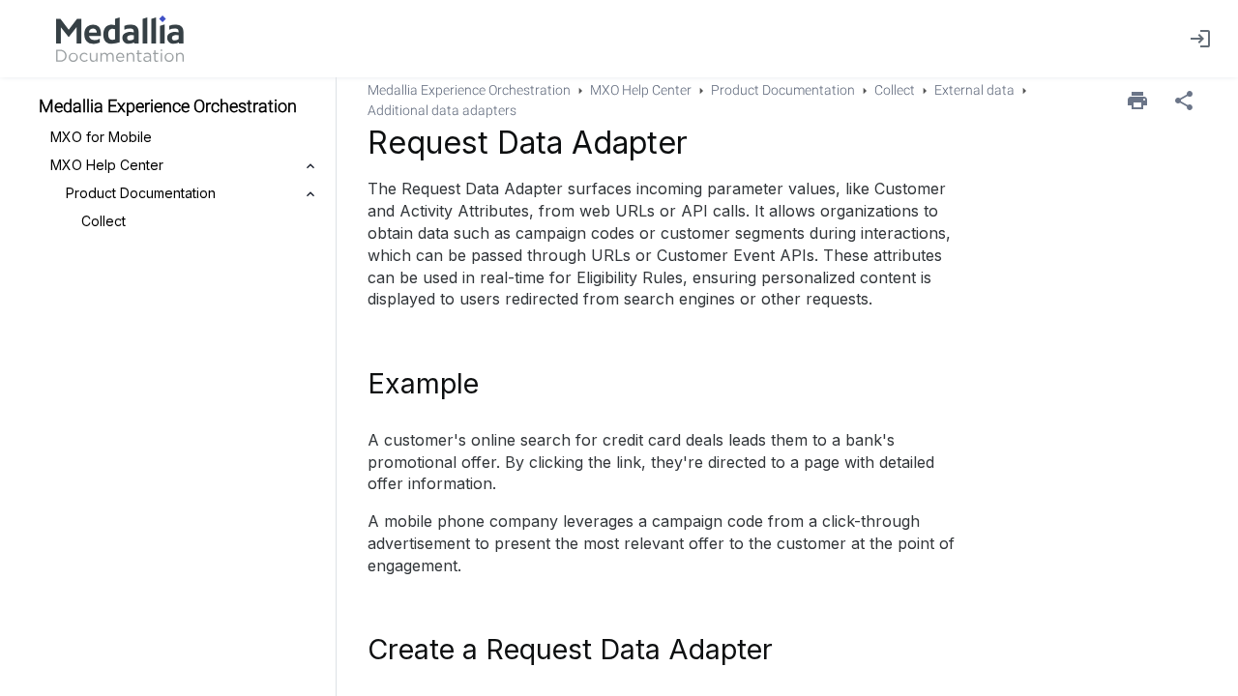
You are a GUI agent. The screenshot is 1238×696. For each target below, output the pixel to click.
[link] (120, 38)
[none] (1184, 100)
